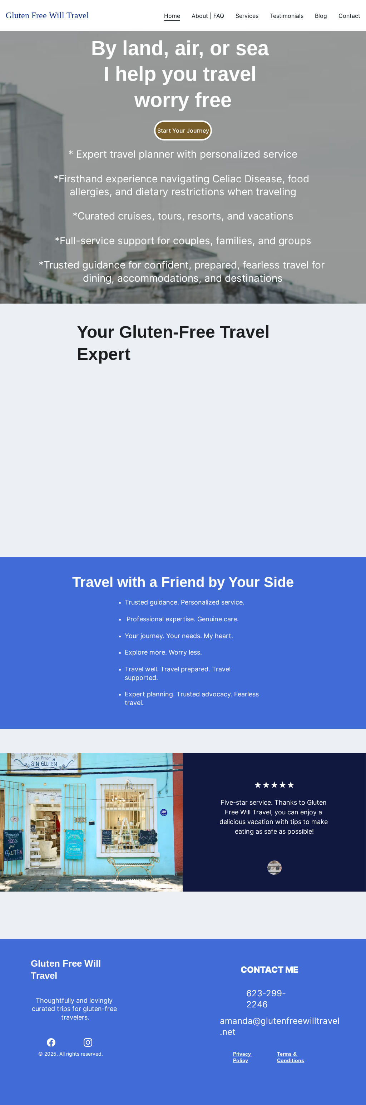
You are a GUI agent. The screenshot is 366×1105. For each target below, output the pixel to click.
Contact (349, 15)
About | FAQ (208, 15)
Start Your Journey (183, 130)
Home (172, 15)
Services (247, 15)
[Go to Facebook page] (51, 1042)
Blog (321, 15)
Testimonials (286, 15)
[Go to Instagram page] (88, 1042)
